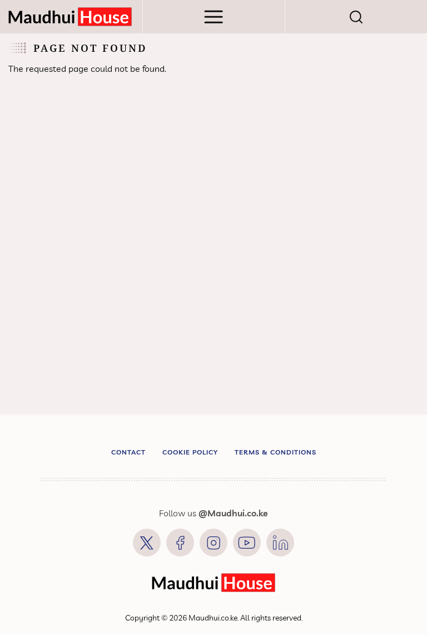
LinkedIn (280, 542)
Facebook (180, 542)
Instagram (213, 542)
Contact (128, 452)
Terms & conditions (275, 452)
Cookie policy (190, 452)
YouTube (247, 542)
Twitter (147, 542)
